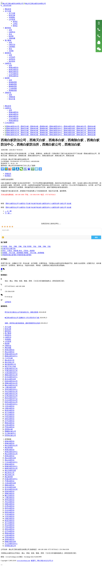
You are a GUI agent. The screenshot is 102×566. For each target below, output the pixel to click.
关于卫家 (12, 13)
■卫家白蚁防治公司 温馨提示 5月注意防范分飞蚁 (22, 317)
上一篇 (8, 211)
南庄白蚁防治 (9, 508)
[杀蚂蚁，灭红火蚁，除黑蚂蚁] (12, 253)
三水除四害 (13, 88)
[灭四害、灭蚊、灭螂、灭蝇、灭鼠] (14, 246)
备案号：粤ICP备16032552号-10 (42, 560)
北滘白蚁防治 (9, 514)
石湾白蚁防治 (9, 506)
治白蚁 (69, 203)
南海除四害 (13, 82)
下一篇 (8, 213)
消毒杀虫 (8, 345)
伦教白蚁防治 (9, 408)
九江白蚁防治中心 (11, 544)
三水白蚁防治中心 (11, 462)
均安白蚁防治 (9, 417)
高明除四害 (13, 90)
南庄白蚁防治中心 (11, 398)
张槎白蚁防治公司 (11, 394)
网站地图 (8, 348)
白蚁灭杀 (12, 248)
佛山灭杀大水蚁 (10, 366)
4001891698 (6, 5)
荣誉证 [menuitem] (15, 26)
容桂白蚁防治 (9, 419)
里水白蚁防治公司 (11, 489)
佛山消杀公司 (9, 362)
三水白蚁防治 (13, 74)
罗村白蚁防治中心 (11, 389)
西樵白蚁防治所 (10, 541)
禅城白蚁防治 (13, 67)
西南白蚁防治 (9, 423)
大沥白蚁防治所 (10, 483)
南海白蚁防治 (13, 69)
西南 (7, 203)
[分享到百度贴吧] (25, 168)
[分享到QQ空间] (6, 168)
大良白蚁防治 (9, 406)
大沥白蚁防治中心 (11, 373)
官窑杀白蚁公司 (10, 435)
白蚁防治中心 (46, 203)
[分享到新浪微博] (10, 168)
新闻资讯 (8, 335)
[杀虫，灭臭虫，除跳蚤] (10, 251)
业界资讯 (12, 59)
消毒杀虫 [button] (8, 92)
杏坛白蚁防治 (9, 414)
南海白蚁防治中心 (11, 452)
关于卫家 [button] (8, 11)
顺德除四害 (13, 86)
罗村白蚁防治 (9, 500)
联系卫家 (12, 15)
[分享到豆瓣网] (32, 168)
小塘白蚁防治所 (10, 387)
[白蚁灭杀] (5, 248)
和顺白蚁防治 (9, 493)
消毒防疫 (12, 97)
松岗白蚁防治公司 (11, 381)
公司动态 (12, 57)
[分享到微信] (21, 168)
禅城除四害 (13, 84)
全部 (10, 30)
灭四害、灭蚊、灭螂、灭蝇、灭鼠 (39, 246)
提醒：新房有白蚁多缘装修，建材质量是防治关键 (22, 323)
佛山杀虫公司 (9, 360)
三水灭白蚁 (9, 358)
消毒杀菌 (12, 38)
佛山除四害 (9, 447)
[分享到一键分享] (40, 168)
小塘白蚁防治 (9, 498)
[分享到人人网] (17, 168)
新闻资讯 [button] (8, 53)
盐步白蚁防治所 (10, 487)
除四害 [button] (7, 78)
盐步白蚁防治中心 (11, 377)
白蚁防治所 (55, 203)
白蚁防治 (12, 32)
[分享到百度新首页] (28, 168)
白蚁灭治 (12, 44)
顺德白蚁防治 (13, 72)
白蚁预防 (12, 46)
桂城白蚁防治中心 (11, 479)
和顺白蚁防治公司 (11, 383)
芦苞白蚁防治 (9, 427)
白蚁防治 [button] (8, 63)
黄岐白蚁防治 (9, 485)
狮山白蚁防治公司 (11, 385)
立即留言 (8, 302)
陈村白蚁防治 (9, 512)
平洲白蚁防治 (9, 481)
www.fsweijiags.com (23, 560)
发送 (96, 237)
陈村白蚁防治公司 (11, 402)
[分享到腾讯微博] (13, 168)
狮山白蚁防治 (9, 495)
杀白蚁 (33, 203)
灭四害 (11, 51)
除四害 (11, 36)
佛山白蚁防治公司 (11, 445)
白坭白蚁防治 (9, 425)
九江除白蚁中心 (10, 433)
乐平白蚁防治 (9, 421)
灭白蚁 (28, 203)
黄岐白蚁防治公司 (11, 375)
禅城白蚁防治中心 (11, 466)
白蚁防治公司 (14, 203)
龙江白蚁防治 (9, 412)
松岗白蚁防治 (9, 491)
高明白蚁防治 (13, 76)
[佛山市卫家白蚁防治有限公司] (51, 4)
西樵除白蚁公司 (10, 431)
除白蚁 (38, 203)
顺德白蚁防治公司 (11, 468)
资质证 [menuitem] (15, 21)
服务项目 (8, 331)
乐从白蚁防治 (9, 510)
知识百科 (12, 61)
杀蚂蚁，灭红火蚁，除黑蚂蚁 (34, 253)
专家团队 (12, 17)
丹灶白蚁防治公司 (11, 391)
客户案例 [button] (8, 40)
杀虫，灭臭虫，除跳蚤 (27, 251)
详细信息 (8, 173)
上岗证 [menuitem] (15, 23)
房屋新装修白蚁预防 (24, 255)
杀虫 (10, 34)
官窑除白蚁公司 (10, 546)
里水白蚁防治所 (10, 379)
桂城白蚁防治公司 (11, 368)
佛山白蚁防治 (9, 352)
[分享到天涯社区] (36, 168)
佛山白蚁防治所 (10, 458)
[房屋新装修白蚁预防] (9, 255)
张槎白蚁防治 (9, 504)
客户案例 (8, 333)
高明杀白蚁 (9, 429)
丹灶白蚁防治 (9, 502)
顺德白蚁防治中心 (11, 356)
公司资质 (8, 341)
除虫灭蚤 (12, 99)
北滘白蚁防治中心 (11, 404)
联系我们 (8, 176)
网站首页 (8, 9)
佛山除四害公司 (10, 364)
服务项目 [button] (8, 28)
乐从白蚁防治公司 (11, 400)
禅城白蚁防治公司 (11, 354)
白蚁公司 (63, 203)
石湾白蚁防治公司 (11, 396)
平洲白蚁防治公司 (11, 371)
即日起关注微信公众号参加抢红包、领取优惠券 (21, 312)
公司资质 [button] (12, 19)
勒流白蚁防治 (9, 410)
